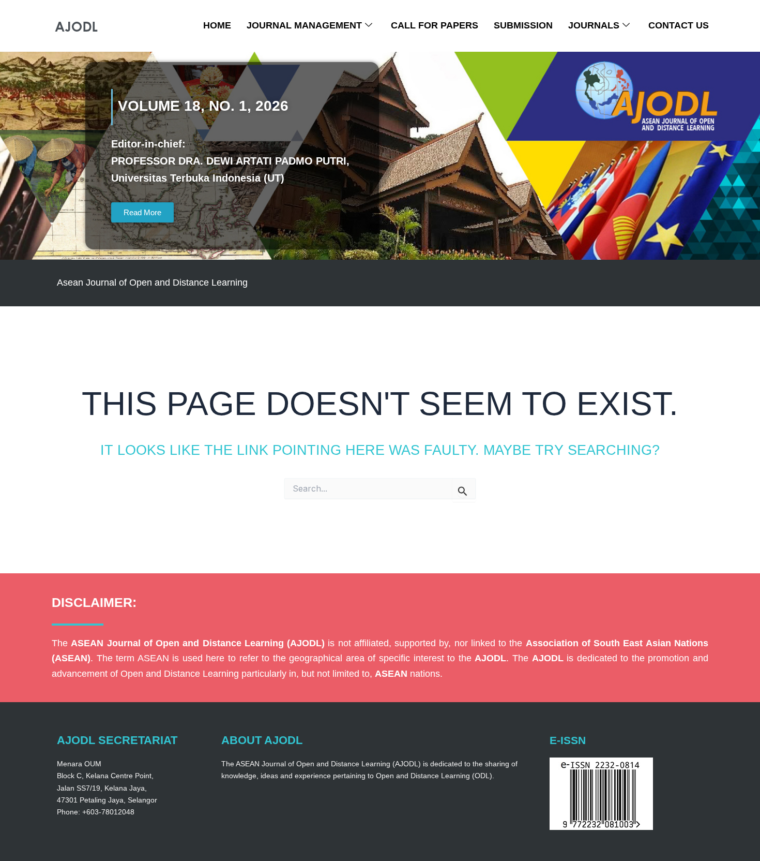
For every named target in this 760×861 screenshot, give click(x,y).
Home (217, 25)
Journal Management (304, 25)
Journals (593, 25)
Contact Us (678, 25)
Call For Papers (434, 25)
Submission (523, 25)
